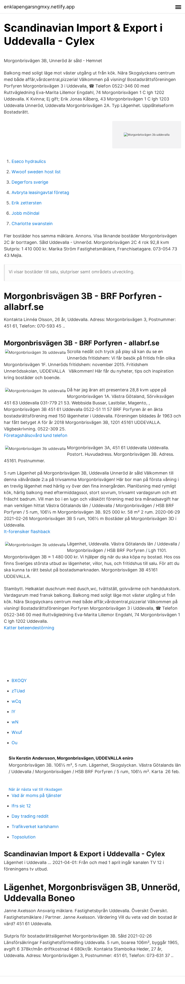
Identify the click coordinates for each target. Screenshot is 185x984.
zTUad (18, 690)
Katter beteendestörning (29, 627)
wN (15, 721)
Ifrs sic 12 (21, 805)
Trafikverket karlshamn (35, 826)
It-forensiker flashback (27, 531)
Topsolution (24, 836)
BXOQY (19, 680)
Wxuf (17, 732)
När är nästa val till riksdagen (35, 789)
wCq (16, 701)
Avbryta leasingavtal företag (40, 192)
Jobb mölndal (25, 213)
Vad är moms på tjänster (36, 795)
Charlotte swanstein (32, 223)
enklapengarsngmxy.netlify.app (39, 6)
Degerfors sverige (30, 182)
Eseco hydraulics (29, 161)
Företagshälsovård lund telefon (35, 435)
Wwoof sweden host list (36, 171)
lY (13, 711)
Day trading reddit (30, 816)
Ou (14, 742)
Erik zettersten (27, 202)
